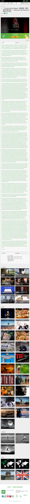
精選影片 (17, 495)
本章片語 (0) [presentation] (17, 42)
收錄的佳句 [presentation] (4, 253)
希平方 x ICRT (3, 6)
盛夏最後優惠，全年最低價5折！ (10, 29)
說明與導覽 (24, 495)
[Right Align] (29, 1)
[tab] (7, 42)
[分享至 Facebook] (4, 13)
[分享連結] (7, 13)
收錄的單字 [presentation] (18, 253)
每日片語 (17, 496)
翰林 (20, 495)
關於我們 (21, 496)
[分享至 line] (5, 13)
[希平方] (2, 1)
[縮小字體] (28, 40)
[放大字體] (26, 40)
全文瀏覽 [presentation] (3, 42)
